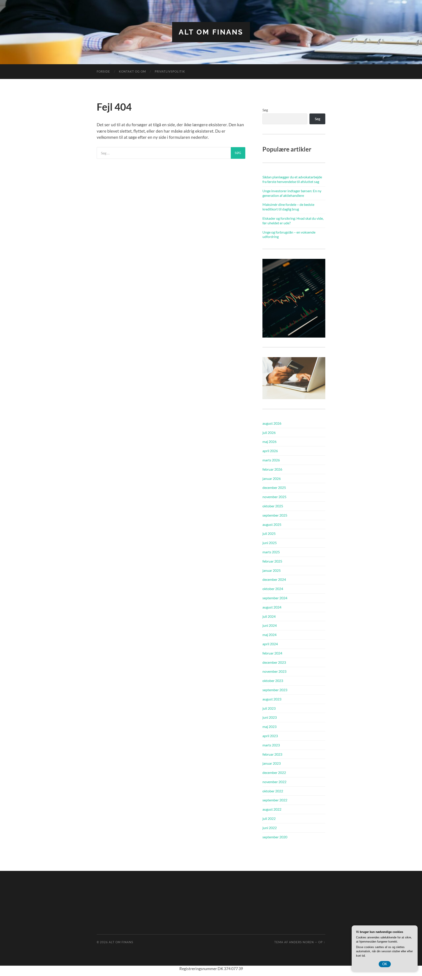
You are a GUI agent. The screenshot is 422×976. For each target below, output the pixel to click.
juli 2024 (269, 616)
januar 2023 (271, 763)
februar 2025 (272, 561)
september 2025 (274, 515)
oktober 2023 (272, 680)
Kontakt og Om (132, 71)
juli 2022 (269, 818)
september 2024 (274, 598)
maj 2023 (269, 726)
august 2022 (271, 809)
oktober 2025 (272, 506)
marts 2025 (271, 552)
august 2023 (271, 699)
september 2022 (274, 800)
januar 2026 (271, 478)
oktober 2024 (272, 589)
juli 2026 (269, 432)
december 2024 (274, 579)
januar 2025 (271, 570)
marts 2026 (271, 460)
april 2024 (270, 644)
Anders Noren (301, 942)
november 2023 (274, 671)
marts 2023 (271, 745)
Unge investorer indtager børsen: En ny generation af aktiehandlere (291, 193)
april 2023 (270, 736)
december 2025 (274, 487)
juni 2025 (269, 543)
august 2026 (271, 423)
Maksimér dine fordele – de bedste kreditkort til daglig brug (288, 206)
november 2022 (274, 782)
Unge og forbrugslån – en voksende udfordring (288, 234)
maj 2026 (269, 441)
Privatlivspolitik (170, 71)
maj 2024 (269, 634)
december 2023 (274, 662)
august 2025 (271, 524)
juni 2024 (269, 625)
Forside (103, 71)
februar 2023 (272, 754)
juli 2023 (269, 708)
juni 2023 (269, 717)
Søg (265, 110)
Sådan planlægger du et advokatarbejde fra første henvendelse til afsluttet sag (292, 179)
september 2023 (274, 690)
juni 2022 (269, 828)
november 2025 (274, 497)
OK (384, 964)
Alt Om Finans (211, 32)
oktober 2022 (272, 791)
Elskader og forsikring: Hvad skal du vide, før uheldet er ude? (293, 220)
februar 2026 (272, 469)
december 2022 (274, 772)
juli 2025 (269, 533)
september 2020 (274, 837)
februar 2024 (272, 653)
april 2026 (270, 451)
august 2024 (271, 607)
